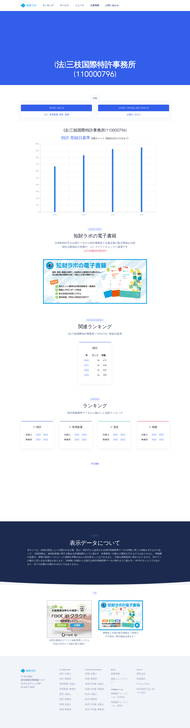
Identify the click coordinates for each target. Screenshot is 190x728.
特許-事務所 (65, 678)
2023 (86, 375)
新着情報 (115, 673)
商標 (67, 114)
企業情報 (94, 5)
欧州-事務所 (91, 699)
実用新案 (53, 114)
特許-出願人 (65, 673)
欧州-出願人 (91, 694)
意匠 (61, 114)
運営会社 (141, 673)
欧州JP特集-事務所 (94, 709)
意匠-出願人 (65, 694)
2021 (86, 365)
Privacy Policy (143, 684)
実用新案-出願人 (67, 684)
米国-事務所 (91, 678)
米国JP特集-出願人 (94, 684)
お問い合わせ (112, 5)
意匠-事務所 (65, 699)
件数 (95, 98)
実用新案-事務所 (67, 689)
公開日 (129, 114)
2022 (86, 370)
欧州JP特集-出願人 (94, 704)
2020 (86, 360)
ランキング (48, 5)
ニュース (79, 5)
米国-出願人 (91, 673)
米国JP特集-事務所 (94, 689)
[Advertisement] (95, 37)
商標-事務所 (65, 709)
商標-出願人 (65, 704)
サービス (64, 5)
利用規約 (141, 678)
